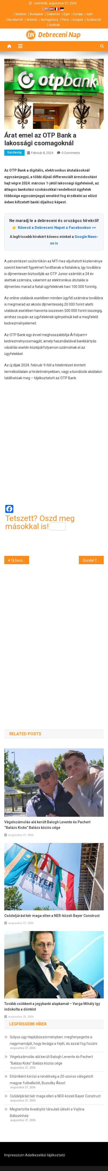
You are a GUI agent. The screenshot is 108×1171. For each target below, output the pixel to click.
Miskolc (32, 19)
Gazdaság (14, 152)
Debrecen (53, 14)
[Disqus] (54, 638)
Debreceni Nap (59, 35)
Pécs (65, 19)
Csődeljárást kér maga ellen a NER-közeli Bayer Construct (51, 916)
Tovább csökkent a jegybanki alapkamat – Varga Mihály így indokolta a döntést (52, 1006)
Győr (89, 14)
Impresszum (14, 1155)
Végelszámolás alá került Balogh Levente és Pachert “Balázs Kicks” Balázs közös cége (47, 825)
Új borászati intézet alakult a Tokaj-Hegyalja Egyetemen (20, 560)
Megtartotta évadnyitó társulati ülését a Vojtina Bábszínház (47, 1112)
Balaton (21, 14)
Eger (67, 14)
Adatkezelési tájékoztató (45, 1155)
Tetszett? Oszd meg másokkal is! (40, 522)
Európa (78, 14)
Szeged (77, 19)
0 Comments (71, 153)
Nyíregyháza (49, 19)
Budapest (36, 14)
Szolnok (54, 25)
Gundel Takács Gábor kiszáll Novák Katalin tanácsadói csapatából (93, 560)
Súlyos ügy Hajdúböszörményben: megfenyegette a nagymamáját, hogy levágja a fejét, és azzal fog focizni (53, 1040)
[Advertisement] (54, 443)
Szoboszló (93, 19)
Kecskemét (15, 19)
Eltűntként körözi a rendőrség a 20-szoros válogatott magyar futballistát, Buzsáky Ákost (51, 1079)
